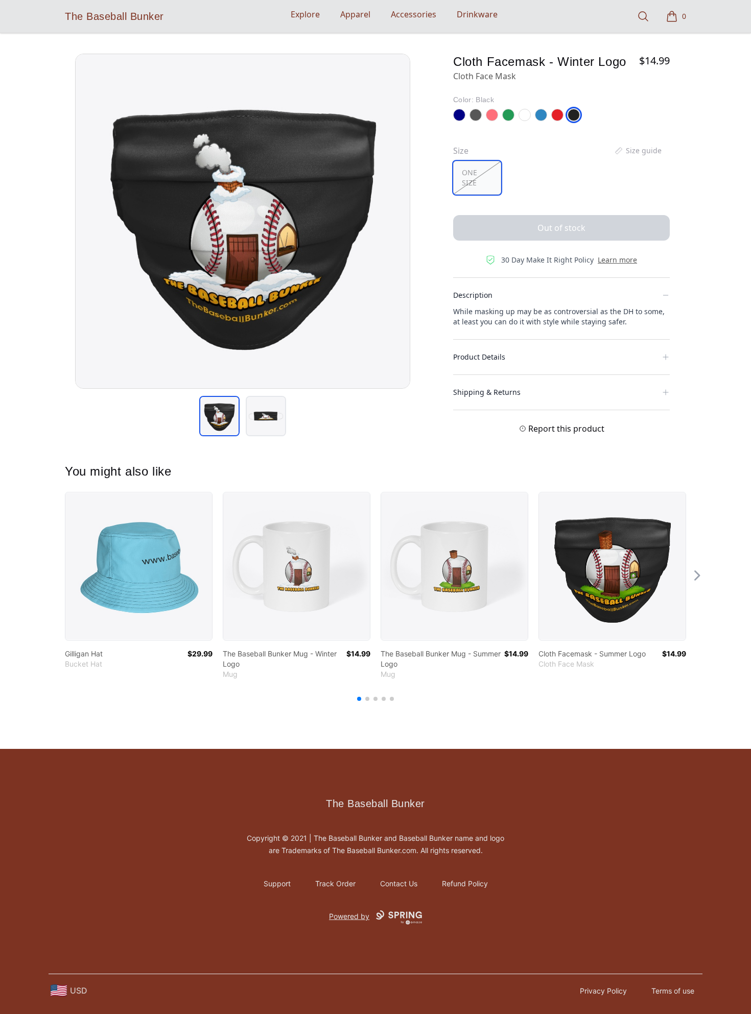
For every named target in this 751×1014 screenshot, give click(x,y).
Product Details (479, 357)
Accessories (413, 14)
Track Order (335, 883)
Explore (305, 14)
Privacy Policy (603, 990)
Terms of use (672, 990)
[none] (638, 151)
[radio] (477, 178)
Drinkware (477, 14)
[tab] (219, 416)
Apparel (355, 14)
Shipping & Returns (487, 392)
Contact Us (398, 883)
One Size (469, 177)
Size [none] (460, 150)
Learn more (617, 260)
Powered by (349, 916)
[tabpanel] (242, 221)
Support (277, 883)
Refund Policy (465, 883)
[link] (138, 566)
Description (472, 295)
